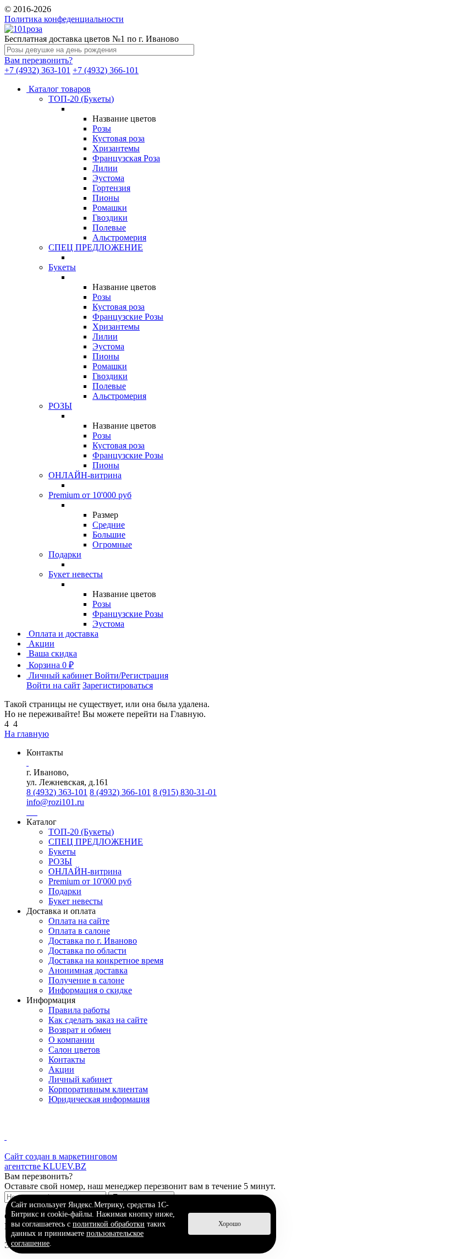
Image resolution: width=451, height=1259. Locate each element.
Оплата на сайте (78, 921)
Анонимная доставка (88, 970)
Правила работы (79, 1010)
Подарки (64, 554)
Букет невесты (75, 574)
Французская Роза (126, 158)
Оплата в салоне (79, 930)
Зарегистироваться (117, 685)
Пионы (105, 197)
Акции (61, 1069)
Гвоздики (110, 217)
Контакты (66, 1059)
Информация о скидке (90, 990)
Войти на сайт (53, 685)
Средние (108, 524)
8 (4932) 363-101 (56, 792)
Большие (108, 534)
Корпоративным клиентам (98, 1089)
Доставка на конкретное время (105, 960)
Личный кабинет (80, 1079)
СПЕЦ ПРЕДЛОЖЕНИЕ (95, 247)
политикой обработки (109, 1224)
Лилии (105, 168)
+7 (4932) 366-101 (106, 70)
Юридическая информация (99, 1099)
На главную (26, 733)
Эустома (108, 178)
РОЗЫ (60, 405)
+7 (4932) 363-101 (37, 70)
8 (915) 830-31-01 (185, 792)
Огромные (112, 544)
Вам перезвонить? (38, 60)
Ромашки (109, 207)
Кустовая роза (118, 138)
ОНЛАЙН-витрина (85, 475)
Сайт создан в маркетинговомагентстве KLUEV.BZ (60, 1161)
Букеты (62, 267)
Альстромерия (119, 237)
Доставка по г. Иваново (92, 940)
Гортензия (111, 188)
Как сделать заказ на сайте (97, 1020)
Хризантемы (116, 148)
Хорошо (229, 1224)
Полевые (109, 227)
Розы (101, 128)
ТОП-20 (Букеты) (81, 98)
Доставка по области (87, 950)
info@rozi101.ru (55, 802)
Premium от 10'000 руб (89, 495)
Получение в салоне (86, 980)
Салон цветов (74, 1049)
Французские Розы (127, 316)
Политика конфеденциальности (64, 19)
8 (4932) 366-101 (120, 792)
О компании (71, 1039)
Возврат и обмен (79, 1029)
